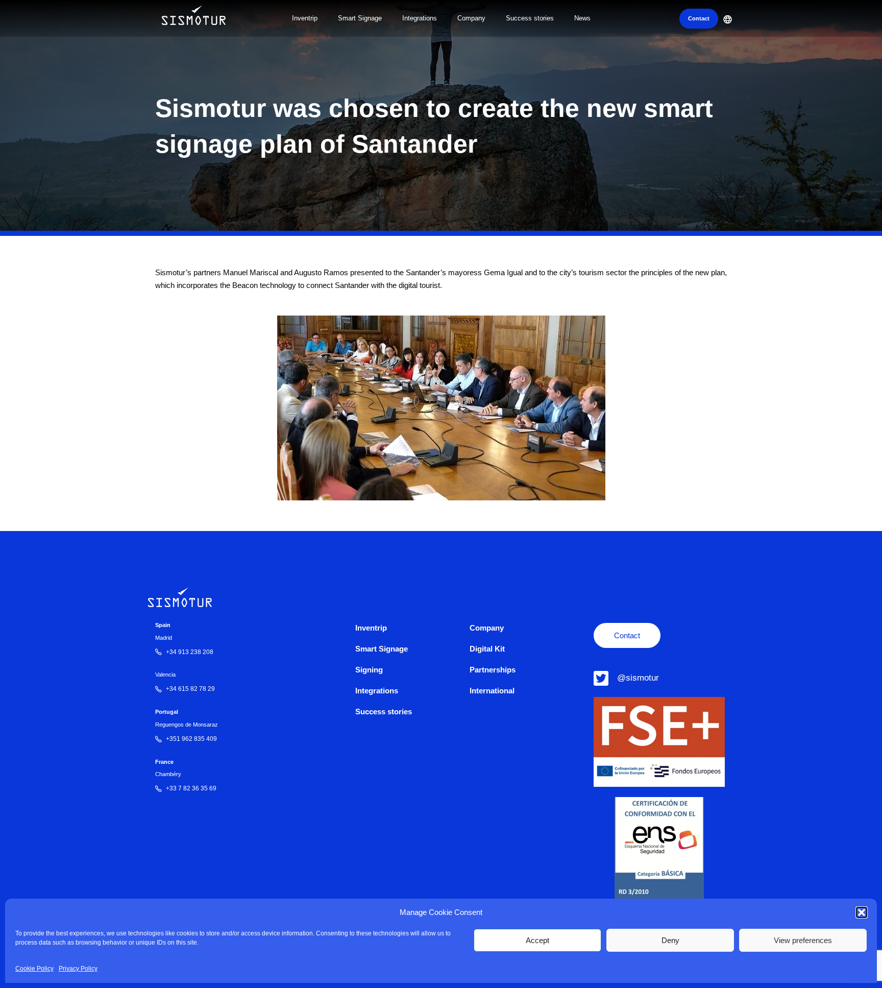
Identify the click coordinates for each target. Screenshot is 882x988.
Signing (369, 669)
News (582, 18)
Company (471, 18)
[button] (861, 912)
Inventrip (304, 18)
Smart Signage (360, 18)
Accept (537, 940)
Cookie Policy (34, 968)
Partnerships (493, 669)
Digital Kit (487, 648)
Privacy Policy (78, 968)
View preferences (803, 940)
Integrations (419, 18)
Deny (670, 940)
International (492, 690)
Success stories (530, 18)
